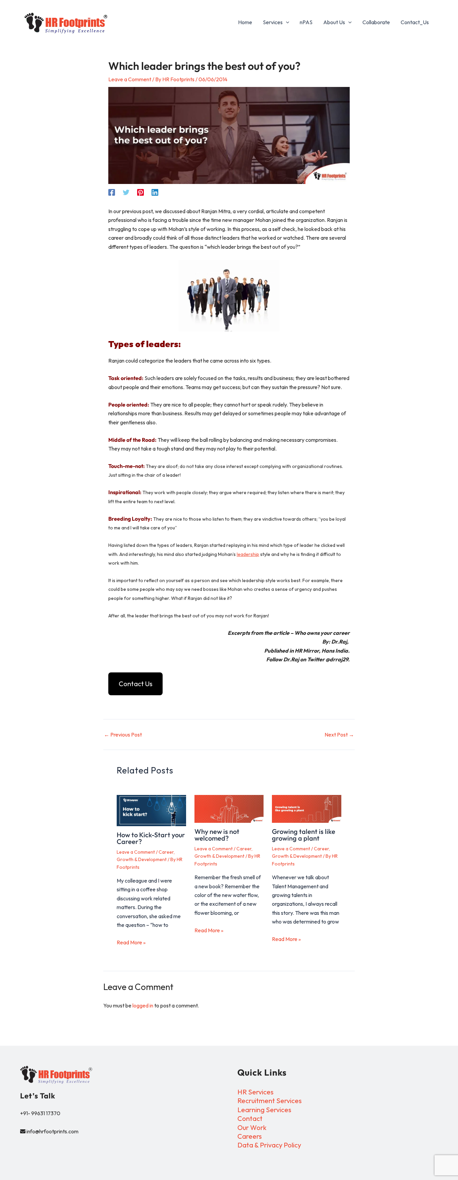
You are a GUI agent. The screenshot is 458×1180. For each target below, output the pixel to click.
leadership (248, 554)
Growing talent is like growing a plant (303, 834)
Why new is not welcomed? (216, 834)
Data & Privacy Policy (269, 1145)
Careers (249, 1136)
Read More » (131, 942)
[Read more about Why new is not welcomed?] (229, 809)
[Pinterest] (140, 192)
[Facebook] (111, 192)
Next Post (339, 734)
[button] (286, 22)
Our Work (252, 1127)
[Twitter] (126, 192)
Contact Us (136, 683)
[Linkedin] (155, 192)
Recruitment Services (269, 1100)
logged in (142, 1005)
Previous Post (123, 734)
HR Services (255, 1092)
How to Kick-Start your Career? (151, 838)
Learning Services (264, 1109)
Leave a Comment (129, 79)
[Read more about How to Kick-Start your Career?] (151, 810)
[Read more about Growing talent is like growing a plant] (306, 809)
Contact (250, 1118)
